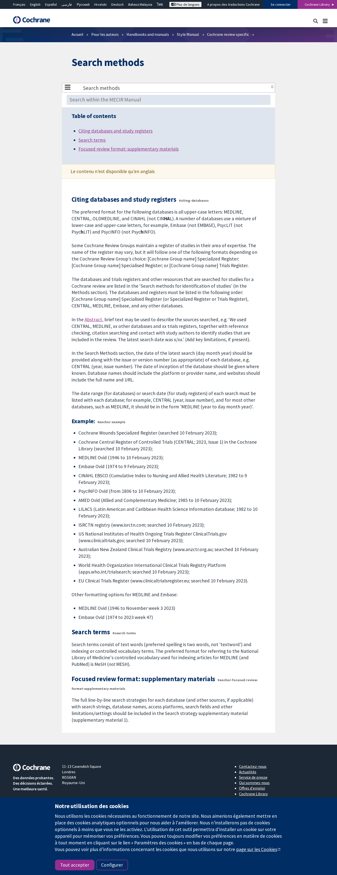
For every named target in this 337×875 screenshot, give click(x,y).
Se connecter (281, 4)
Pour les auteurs (105, 34)
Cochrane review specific (228, 34)
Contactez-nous (252, 766)
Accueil (77, 34)
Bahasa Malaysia (140, 4)
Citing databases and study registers (115, 131)
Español (51, 4)
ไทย (160, 4)
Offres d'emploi (252, 788)
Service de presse (253, 777)
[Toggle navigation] (325, 21)
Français (19, 4)
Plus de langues (188, 4)
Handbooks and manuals (148, 34)
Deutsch (117, 4)
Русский (83, 4)
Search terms (92, 140)
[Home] (34, 20)
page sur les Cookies (256, 849)
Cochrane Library (317, 4)
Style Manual (188, 34)
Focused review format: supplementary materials (128, 149)
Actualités (247, 771)
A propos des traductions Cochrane (233, 4)
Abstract (93, 319)
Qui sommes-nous (254, 782)
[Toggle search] (315, 21)
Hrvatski (100, 4)
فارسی (66, 4)
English (35, 4)
